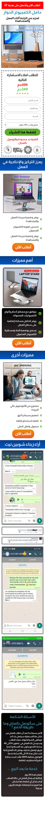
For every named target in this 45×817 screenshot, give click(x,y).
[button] (21, 247)
